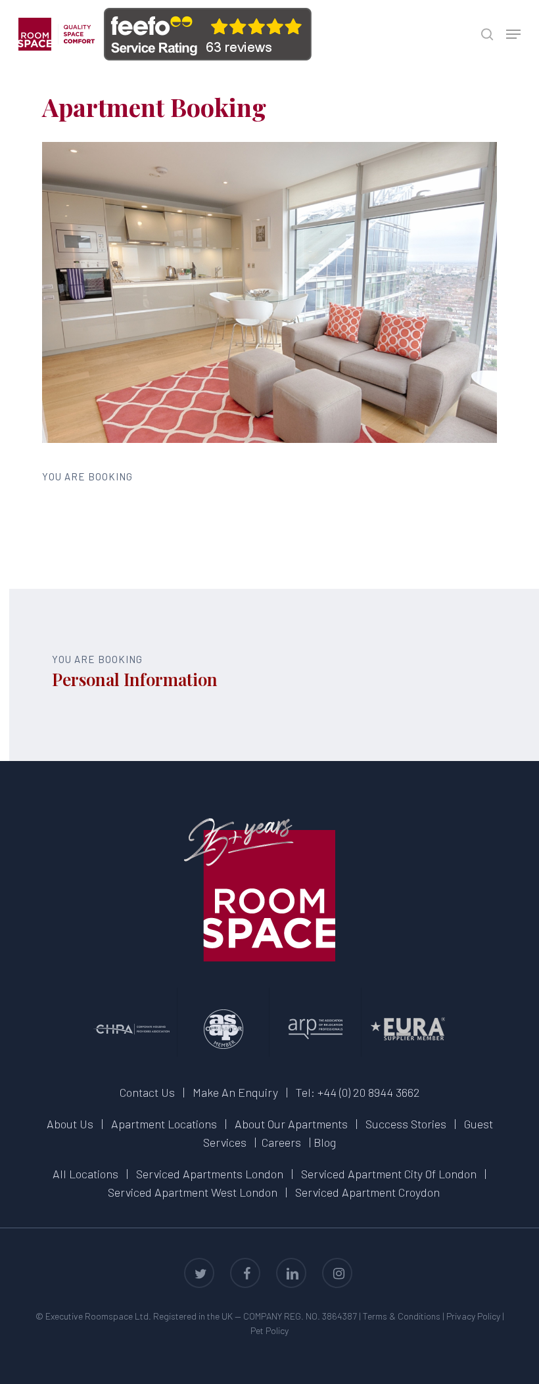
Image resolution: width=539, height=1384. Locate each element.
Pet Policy (269, 1330)
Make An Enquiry (235, 1092)
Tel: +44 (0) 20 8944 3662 (358, 1092)
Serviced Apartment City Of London (389, 1173)
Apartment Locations (164, 1124)
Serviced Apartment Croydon (367, 1192)
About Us (70, 1124)
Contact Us (147, 1092)
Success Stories (405, 1124)
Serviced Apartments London (209, 1173)
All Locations (85, 1173)
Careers (281, 1142)
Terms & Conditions (401, 1316)
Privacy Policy (473, 1316)
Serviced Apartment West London (192, 1192)
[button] (513, 34)
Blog (325, 1142)
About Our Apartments (291, 1124)
